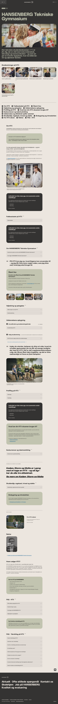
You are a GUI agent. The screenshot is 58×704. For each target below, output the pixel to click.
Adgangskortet (13, 441)
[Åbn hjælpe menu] (55, 670)
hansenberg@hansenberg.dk (20, 701)
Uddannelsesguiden (11, 158)
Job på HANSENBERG (27, 685)
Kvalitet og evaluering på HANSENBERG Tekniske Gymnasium (20, 555)
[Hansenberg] (29, 2)
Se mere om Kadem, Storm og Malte (25, 477)
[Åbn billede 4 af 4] (38, 297)
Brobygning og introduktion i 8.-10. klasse (18, 501)
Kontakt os (47, 682)
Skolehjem (7, 685)
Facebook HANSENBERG (5, 699)
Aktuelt (6, 682)
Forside (3, 8)
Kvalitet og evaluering (14, 687)
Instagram (26, 699)
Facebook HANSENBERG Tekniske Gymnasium (16, 699)
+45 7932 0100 (13, 701)
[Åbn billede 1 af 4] (10, 297)
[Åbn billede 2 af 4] (20, 297)
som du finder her (30, 283)
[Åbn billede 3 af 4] (29, 297)
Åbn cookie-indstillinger (12, 208)
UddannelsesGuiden (14, 439)
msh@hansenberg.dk (10, 549)
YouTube (30, 699)
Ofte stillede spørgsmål (25, 682)
